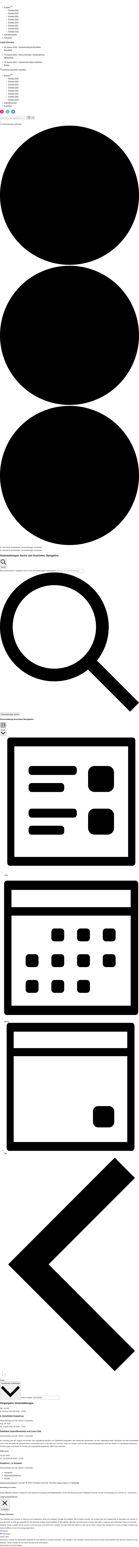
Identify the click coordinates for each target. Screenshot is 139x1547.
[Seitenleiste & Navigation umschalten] (1, 121)
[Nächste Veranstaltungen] (5, 1375)
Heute (2, 1380)
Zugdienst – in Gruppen (11, 1463)
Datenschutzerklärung (12, 1475)
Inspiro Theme (62, 1483)
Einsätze (7, 7)
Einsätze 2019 (13, 31)
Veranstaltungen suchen (10, 714)
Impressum (8, 1472)
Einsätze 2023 (13, 19)
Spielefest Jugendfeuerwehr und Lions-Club (20, 1431)
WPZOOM (75, 1483)
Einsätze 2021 (13, 25)
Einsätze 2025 (13, 13)
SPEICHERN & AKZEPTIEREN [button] (11, 1545)
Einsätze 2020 (13, 28)
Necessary (7, 1534)
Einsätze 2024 (13, 16)
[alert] (69, 547)
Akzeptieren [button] (132, 1493)
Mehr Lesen (4, 1451)
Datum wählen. (27, 1398)
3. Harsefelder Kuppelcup (12, 1416)
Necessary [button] (4, 1531)
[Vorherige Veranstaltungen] (71, 1372)
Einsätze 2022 (13, 22)
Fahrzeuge (8, 38)
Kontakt (7, 1478)
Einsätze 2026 (13, 10)
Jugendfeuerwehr (10, 34)
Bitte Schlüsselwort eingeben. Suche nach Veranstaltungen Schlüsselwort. (28, 571)
